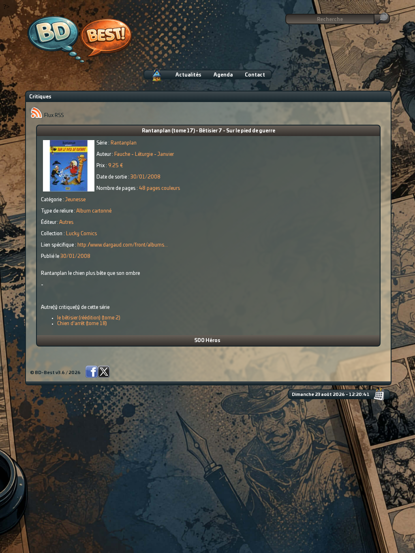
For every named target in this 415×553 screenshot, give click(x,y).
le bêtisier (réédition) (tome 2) (88, 317)
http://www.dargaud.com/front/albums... (122, 244)
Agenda (223, 74)
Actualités (188, 74)
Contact (255, 74)
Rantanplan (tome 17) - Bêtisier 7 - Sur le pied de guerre (208, 130)
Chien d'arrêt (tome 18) (82, 323)
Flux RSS (53, 115)
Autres (66, 222)
